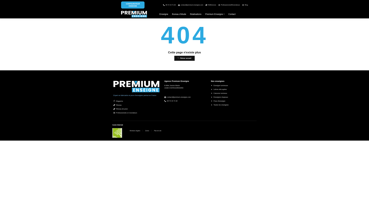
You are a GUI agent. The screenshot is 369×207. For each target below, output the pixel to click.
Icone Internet (117, 125)
